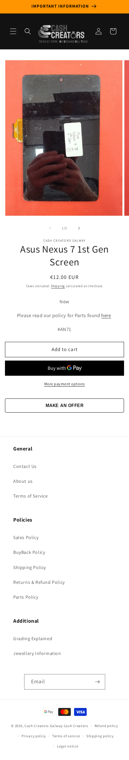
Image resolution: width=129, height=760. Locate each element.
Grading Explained (32, 638)
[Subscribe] (97, 682)
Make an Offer (65, 405)
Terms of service (66, 736)
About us (23, 481)
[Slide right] (79, 228)
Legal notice (67, 746)
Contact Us (25, 466)
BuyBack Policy (29, 552)
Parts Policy (25, 597)
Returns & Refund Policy (39, 582)
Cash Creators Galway (43, 725)
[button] (13, 31)
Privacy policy (34, 736)
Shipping (58, 286)
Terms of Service (30, 496)
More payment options (64, 383)
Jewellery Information (37, 653)
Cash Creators (76, 725)
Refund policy (106, 725)
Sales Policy (25, 537)
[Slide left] (50, 228)
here (106, 315)
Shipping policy (100, 736)
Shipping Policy (29, 567)
